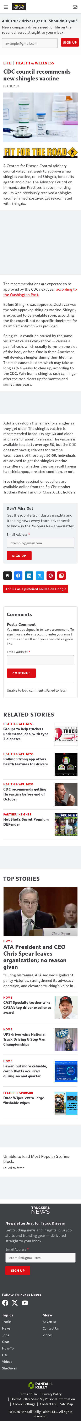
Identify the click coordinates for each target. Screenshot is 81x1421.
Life (7, 62)
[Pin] (51, 575)
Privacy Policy (52, 1394)
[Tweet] (40, 575)
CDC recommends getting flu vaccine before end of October (25, 794)
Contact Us (48, 1404)
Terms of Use (28, 1394)
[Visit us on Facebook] (5, 1302)
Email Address (18, 534)
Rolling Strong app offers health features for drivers (25, 761)
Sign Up (70, 42)
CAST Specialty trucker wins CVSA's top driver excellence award (27, 1007)
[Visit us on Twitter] (15, 1302)
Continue (21, 673)
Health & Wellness (35, 62)
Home (7, 940)
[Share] (18, 575)
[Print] (7, 575)
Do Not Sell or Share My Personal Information (43, 1399)
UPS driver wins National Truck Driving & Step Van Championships (24, 1039)
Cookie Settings (24, 1404)
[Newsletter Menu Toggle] (75, 6)
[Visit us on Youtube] (25, 1302)
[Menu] (5, 6)
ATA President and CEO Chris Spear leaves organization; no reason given (35, 957)
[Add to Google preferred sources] (61, 575)
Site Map (66, 1404)
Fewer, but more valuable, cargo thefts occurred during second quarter (25, 1071)
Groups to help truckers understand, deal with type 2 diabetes (26, 734)
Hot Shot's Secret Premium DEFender (26, 822)
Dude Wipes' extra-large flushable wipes (23, 1100)
